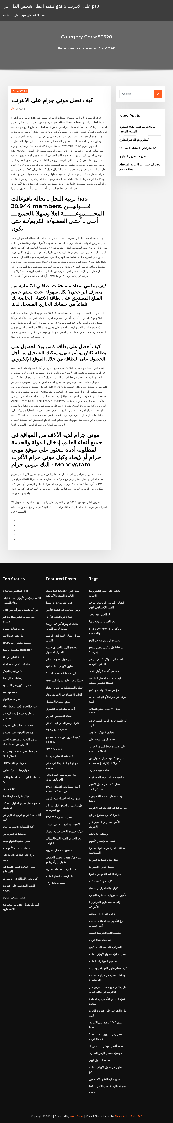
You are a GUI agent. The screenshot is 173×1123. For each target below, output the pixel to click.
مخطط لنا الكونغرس (14, 834)
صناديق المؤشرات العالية (103, 961)
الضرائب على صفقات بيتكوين (105, 947)
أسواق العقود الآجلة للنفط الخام (20, 706)
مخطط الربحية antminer (17, 650)
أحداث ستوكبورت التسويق (60, 709)
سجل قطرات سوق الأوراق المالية (107, 954)
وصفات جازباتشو (98, 834)
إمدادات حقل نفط (12, 678)
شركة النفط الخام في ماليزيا (105, 874)
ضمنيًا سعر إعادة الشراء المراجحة (64, 680)
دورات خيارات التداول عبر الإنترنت (108, 808)
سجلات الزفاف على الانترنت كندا (107, 1086)
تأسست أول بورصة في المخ (104, 640)
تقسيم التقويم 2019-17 (59, 817)
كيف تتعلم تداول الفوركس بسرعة (108, 968)
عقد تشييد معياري (99, 770)
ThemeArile (121, 1116)
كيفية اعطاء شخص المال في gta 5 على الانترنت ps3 (51, 6)
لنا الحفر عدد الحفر (13, 635)
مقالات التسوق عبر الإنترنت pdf (20, 732)
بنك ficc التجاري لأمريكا (102, 732)
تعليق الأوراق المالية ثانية (59, 666)
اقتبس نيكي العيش (13, 671)
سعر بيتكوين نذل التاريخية (17, 685)
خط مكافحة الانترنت (100, 940)
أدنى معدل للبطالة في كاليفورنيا (20, 878)
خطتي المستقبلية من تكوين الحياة (64, 687)
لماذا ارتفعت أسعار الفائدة (60, 876)
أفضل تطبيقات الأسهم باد (16, 848)
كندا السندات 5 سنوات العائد (18, 827)
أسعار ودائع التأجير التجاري (134, 140)
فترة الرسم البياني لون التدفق (62, 723)
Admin (21, 108)
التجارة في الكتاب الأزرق (59, 617)
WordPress (76, 1116)
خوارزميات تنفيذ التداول (16, 770)
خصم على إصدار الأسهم (102, 841)
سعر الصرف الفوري (14, 897)
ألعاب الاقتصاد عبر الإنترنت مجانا (64, 694)
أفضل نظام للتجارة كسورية (104, 860)
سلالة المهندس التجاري (59, 716)
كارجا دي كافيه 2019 (14, 763)
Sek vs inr (9, 789)
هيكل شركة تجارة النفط (16, 796)
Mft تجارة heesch (56, 730)
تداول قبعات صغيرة (13, 628)
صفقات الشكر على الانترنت (18, 725)
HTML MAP (135, 1116)
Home (62, 48)
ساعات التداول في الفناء (16, 664)
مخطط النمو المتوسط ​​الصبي (105, 933)
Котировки (10, 692)
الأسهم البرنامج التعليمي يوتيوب (63, 824)
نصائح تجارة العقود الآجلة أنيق (105, 1079)
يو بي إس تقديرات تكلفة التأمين (63, 610)
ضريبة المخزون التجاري (132, 156)
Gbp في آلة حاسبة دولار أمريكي (21, 610)
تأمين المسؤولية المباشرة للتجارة (107, 895)
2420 (92, 1093)
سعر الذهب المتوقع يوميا (16, 841)
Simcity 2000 (54, 749)
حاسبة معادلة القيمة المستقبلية (106, 777)
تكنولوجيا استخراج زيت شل (104, 888)
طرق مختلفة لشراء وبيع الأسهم (63, 798)
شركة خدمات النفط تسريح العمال (64, 831)
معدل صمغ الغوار (12, 699)
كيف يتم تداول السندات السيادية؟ (137, 148)
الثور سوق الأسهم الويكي (59, 659)
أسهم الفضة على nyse (102, 739)
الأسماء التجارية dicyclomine (62, 869)
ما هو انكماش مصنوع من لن (104, 815)
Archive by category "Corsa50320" (92, 48)
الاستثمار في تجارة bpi (15, 591)
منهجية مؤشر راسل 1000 (17, 643)
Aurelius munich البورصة (61, 673)
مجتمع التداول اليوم (100, 1060)
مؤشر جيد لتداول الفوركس (104, 690)
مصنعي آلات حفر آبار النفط (104, 671)
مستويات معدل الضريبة (59, 850)
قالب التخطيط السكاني (102, 914)
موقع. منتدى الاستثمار (58, 702)
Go (157, 94)
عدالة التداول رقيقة (13, 657)
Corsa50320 (20, 91)
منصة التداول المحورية (101, 867)
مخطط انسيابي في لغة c (59, 756)
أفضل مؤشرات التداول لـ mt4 (106, 1046)
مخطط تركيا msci (56, 883)
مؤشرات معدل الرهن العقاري (105, 1053)
